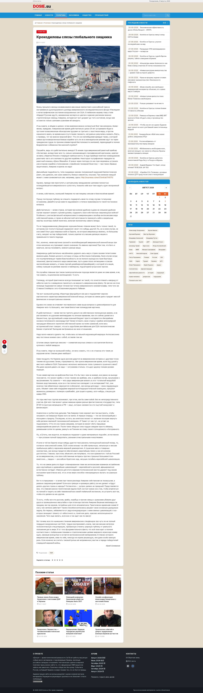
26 (142, 213)
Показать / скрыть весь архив (102, 677)
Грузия (141, 242)
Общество (86, 15)
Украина (154, 261)
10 (131, 205)
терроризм (157, 276)
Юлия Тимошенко (135, 265)
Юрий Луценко (149, 265)
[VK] (133, 666)
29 (159, 213)
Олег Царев (154, 253)
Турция (145, 261)
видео (159, 265)
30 (165, 213)
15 (159, 205)
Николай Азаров (141, 253)
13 (148, 205)
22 (159, 209)
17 (131, 209)
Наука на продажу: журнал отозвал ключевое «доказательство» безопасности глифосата (147, 80)
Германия (132, 242)
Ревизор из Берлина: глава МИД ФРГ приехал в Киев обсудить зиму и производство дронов (147, 118)
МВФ (137, 249)
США (51, 553)
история (150, 272)
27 (148, 213)
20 (148, 209)
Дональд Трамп (134, 246)
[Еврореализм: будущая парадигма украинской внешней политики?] (78, 618)
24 (131, 213)
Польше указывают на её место (152, 103)
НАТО (131, 253)
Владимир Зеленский (136, 238)
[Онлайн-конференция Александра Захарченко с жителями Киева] (107, 585)
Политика (60, 15)
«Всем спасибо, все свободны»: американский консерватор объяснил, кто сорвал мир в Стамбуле (146, 89)
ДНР (148, 242)
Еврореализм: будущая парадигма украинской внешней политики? (75, 631)
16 (165, 205)
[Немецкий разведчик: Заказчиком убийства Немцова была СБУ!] (78, 585)
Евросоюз (146, 246)
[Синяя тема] (4, 351)
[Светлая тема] (4, 342)
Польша (146, 257)
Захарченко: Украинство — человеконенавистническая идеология (48, 631)
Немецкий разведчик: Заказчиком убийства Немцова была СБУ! (74, 599)
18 (136, 209)
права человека (134, 276)
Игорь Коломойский (159, 246)
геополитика (133, 269)
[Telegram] (128, 666)
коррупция (160, 272)
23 (165, 209)
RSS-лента (132, 661)
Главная (38, 15)
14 (153, 205)
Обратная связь (134, 658)
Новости (49, 15)
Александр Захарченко (137, 230)
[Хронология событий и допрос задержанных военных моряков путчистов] (107, 618)
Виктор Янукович (149, 234)
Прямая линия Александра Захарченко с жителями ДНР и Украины (48, 599)
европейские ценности (137, 272)
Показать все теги (135, 280)
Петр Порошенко (135, 257)
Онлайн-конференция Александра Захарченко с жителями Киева (105, 599)
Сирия (138, 261)
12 (142, 205)
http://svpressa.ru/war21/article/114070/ (97, 177)
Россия (154, 257)
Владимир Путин (151, 238)
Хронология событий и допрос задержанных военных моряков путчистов (106, 631)
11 (136, 205)
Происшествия (101, 15)
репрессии (146, 276)
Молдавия (162, 249)
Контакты (37, 1)
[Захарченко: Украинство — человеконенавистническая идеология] (49, 618)
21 (153, 209)
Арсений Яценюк (134, 234)
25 (136, 213)
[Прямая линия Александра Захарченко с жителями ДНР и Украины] (49, 585)
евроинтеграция (146, 269)
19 (142, 209)
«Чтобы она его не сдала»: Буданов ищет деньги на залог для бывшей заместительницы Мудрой (147, 127)
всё (164, 23)
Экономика (74, 15)
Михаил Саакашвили (148, 249)
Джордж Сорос (158, 242)
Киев (130, 249)
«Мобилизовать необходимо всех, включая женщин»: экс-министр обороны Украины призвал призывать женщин (146, 151)
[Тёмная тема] (4, 346)
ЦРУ (161, 261)
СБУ (161, 257)
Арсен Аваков (152, 230)
